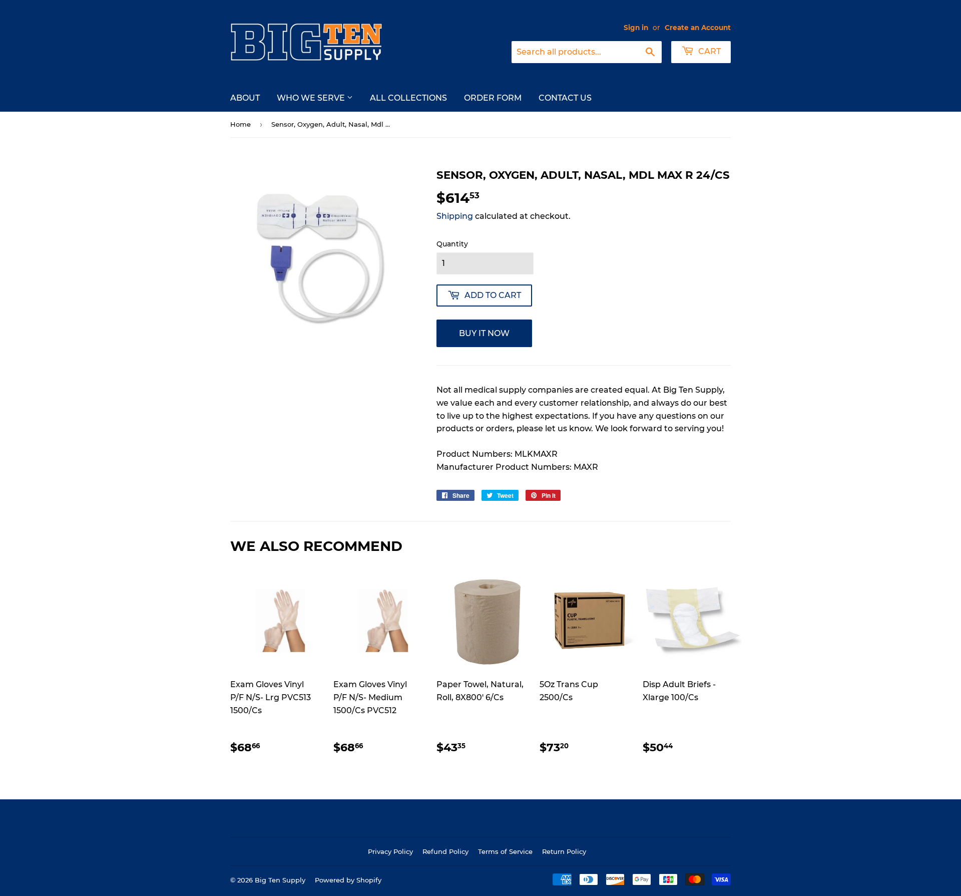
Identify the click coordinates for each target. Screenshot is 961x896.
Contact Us (565, 98)
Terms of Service (505, 851)
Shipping (454, 216)
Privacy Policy (390, 851)
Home (240, 124)
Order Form (493, 98)
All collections (408, 98)
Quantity (452, 243)
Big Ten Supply (280, 880)
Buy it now (484, 333)
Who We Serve (312, 98)
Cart (708, 51)
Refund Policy (445, 851)
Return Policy (564, 851)
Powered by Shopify (348, 880)
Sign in (636, 28)
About (245, 98)
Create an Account (698, 28)
